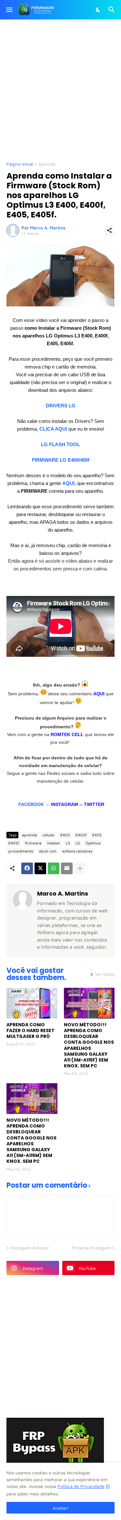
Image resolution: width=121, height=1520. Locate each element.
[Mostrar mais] (80, 868)
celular (49, 834)
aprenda (46, 164)
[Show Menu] (9, 9)
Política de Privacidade (81, 1486)
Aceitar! (61, 1508)
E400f (81, 834)
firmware (33, 843)
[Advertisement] (60, 89)
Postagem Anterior (29, 1247)
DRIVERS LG (61, 405)
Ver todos (105, 974)
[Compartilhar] (109, 230)
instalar (53, 843)
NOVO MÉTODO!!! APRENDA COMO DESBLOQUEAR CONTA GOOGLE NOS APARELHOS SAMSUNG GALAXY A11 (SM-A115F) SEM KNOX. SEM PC (89, 1045)
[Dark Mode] (98, 9)
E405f (13, 843)
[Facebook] (27, 868)
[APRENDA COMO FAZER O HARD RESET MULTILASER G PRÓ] (31, 1003)
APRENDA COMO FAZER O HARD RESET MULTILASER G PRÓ (30, 1031)
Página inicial (19, 164)
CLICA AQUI (53, 429)
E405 (97, 834)
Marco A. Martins (62, 893)
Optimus (93, 843)
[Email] (67, 868)
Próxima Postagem (91, 1247)
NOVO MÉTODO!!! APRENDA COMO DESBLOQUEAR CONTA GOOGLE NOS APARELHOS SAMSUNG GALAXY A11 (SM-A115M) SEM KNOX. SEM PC (31, 1140)
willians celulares (77, 851)
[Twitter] (40, 868)
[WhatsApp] (53, 868)
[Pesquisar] (112, 10)
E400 (65, 834)
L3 (68, 843)
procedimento (21, 851)
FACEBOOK (31, 804)
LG (78, 843)
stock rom (47, 851)
